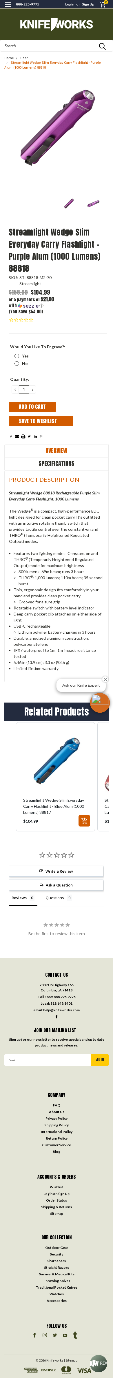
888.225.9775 (65, 997)
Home (9, 58)
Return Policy (57, 1138)
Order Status (56, 1200)
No (25, 363)
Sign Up (88, 4)
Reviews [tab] (19, 897)
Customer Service (56, 1145)
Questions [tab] (55, 897)
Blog (56, 1151)
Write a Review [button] (59, 871)
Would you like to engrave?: (37, 346)
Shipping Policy (56, 1125)
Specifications (56, 463)
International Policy (56, 1131)
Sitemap (56, 1213)
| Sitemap (70, 1360)
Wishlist (56, 1187)
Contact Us (56, 974)
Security (56, 1254)
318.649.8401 (61, 1003)
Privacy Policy (56, 1118)
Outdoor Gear (56, 1247)
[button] (33, 302)
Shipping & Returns (56, 1207)
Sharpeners (56, 1261)
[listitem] (55, 776)
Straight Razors (56, 1267)
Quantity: (19, 379)
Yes (25, 355)
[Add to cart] (84, 821)
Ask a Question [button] (59, 885)
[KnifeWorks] (56, 24)
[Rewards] (98, 1363)
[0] (99, 4)
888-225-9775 (27, 4)
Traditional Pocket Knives (56, 1287)
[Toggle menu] (8, 8)
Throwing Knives (56, 1281)
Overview (56, 450)
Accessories (57, 1300)
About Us (56, 1112)
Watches (57, 1294)
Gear (24, 58)
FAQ (56, 1105)
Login (69, 4)
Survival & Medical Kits (56, 1274)
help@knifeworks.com (61, 1010)
